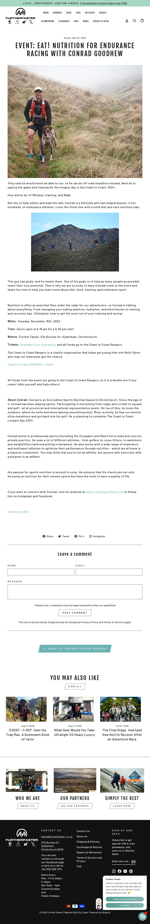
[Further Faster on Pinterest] (131, 871)
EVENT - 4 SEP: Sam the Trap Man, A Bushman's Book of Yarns (27, 734)
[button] (142, 916)
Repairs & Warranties (89, 852)
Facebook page (55, 862)
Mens (46, 12)
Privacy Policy (89, 622)
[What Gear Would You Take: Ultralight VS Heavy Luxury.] (75, 709)
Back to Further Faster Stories (77, 648)
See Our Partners (75, 806)
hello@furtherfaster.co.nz (57, 836)
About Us (28, 806)
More (86, 21)
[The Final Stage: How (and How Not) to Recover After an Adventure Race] (122, 709)
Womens (57, 12)
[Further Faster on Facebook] (119, 871)
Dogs (69, 12)
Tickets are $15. (19, 511)
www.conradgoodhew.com (104, 492)
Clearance (64, 21)
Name (12, 565)
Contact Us (83, 830)
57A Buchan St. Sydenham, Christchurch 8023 (52, 846)
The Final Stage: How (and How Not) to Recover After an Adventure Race (122, 734)
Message (15, 581)
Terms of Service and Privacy (89, 859)
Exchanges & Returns (89, 847)
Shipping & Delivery (88, 841)
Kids (78, 12)
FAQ (79, 866)
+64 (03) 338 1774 (51, 869)
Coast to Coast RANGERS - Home (31, 364)
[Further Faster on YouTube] (125, 871)
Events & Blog (101, 21)
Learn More (122, 806)
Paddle (103, 12)
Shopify (106, 912)
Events (67, 38)
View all (75, 686)
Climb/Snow (47, 21)
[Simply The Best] (122, 780)
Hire (76, 21)
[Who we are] (28, 780)
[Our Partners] (75, 780)
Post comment (75, 612)
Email (81, 565)
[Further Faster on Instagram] (114, 871)
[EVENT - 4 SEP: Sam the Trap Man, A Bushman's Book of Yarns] (28, 709)
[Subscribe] (133, 861)
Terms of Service (114, 622)
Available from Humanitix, (38, 344)
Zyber (85, 912)
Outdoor (90, 12)
